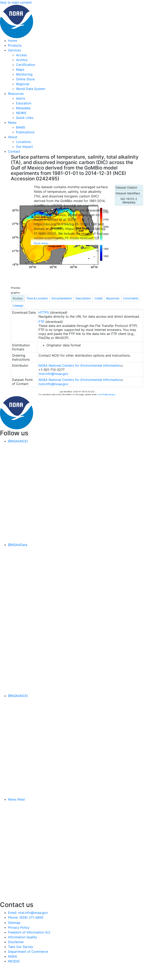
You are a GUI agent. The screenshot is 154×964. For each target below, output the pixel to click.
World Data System (30, 89)
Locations (23, 142)
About (12, 137)
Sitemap (14, 923)
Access (21, 55)
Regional (22, 84)
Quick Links (24, 118)
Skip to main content (16, 2)
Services (14, 50)
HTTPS (43, 312)
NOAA (12, 956)
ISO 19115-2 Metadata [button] (129, 200)
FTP (41, 322)
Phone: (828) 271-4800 (25, 917)
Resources (16, 94)
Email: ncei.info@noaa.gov (28, 913)
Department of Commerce (28, 952)
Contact (14, 151)
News (12, 122)
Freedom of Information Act (29, 932)
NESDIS (14, 961)
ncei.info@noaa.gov (53, 374)
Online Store (25, 79)
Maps (20, 69)
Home (12, 41)
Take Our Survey (20, 947)
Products (15, 45)
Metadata (23, 108)
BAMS (20, 127)
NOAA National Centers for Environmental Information (79, 365)
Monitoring (24, 74)
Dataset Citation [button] (126, 187)
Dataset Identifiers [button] (128, 193)
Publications (25, 132)
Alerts (20, 98)
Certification (25, 65)
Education (23, 103)
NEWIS (21, 113)
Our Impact (24, 147)
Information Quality (22, 937)
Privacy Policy (18, 927)
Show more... (42, 243)
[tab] (17, 298)
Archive (21, 60)
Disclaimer (16, 942)
